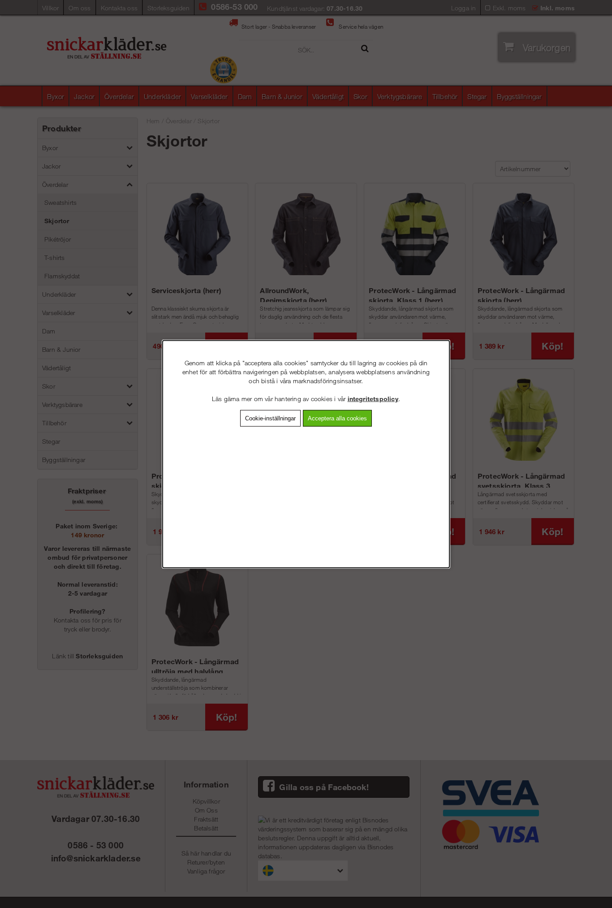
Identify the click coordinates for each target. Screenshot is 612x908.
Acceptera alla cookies (337, 418)
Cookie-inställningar (270, 418)
